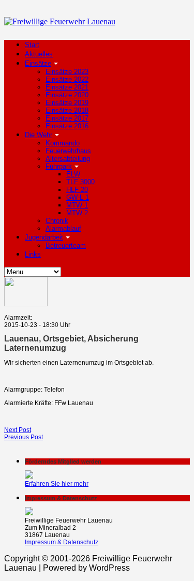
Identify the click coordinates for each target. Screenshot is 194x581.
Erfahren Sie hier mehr (56, 483)
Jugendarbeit (44, 237)
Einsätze (38, 63)
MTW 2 (77, 213)
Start (32, 45)
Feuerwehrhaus (68, 151)
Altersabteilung (68, 158)
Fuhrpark (59, 166)
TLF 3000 (80, 182)
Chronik (57, 221)
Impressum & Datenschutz (61, 542)
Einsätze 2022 (67, 79)
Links (33, 254)
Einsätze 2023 (67, 72)
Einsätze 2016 (67, 126)
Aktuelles (39, 54)
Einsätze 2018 (67, 110)
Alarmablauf (63, 228)
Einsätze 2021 (67, 87)
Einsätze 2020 (67, 95)
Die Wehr (38, 135)
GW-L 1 (77, 197)
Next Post (17, 430)
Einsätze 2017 (67, 118)
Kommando (63, 143)
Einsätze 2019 (67, 103)
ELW (73, 174)
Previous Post (23, 437)
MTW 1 (77, 205)
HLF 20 (77, 189)
